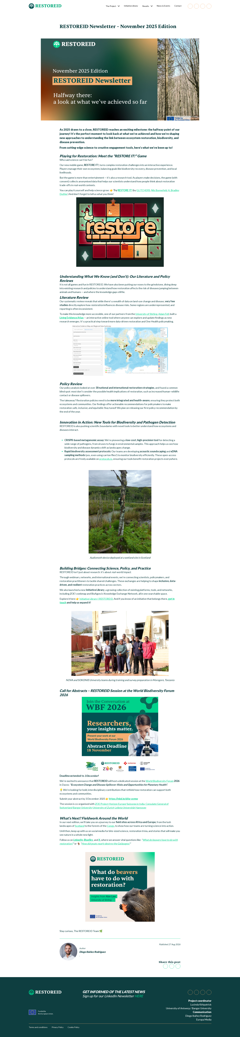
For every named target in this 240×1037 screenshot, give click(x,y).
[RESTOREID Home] (40, 6)
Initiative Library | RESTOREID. (96, 598)
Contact (178, 6)
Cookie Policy (73, 1027)
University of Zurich (103, 807)
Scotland (79, 825)
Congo (110, 825)
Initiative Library (131, 6)
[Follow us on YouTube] (209, 6)
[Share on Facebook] (178, 966)
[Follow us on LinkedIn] (190, 6)
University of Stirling (146, 313)
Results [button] (145, 6)
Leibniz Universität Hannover (130, 807)
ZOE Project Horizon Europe (110, 803)
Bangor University (82, 807)
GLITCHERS (143, 190)
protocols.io (105, 458)
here (139, 996)
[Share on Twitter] (165, 966)
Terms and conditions (38, 1027)
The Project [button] (111, 6)
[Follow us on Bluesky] (196, 6)
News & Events (163, 6)
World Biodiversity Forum (159, 780)
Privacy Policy (57, 1027)
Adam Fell (163, 313)
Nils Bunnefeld (159, 190)
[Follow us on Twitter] (202, 6)
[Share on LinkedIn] (171, 966)
